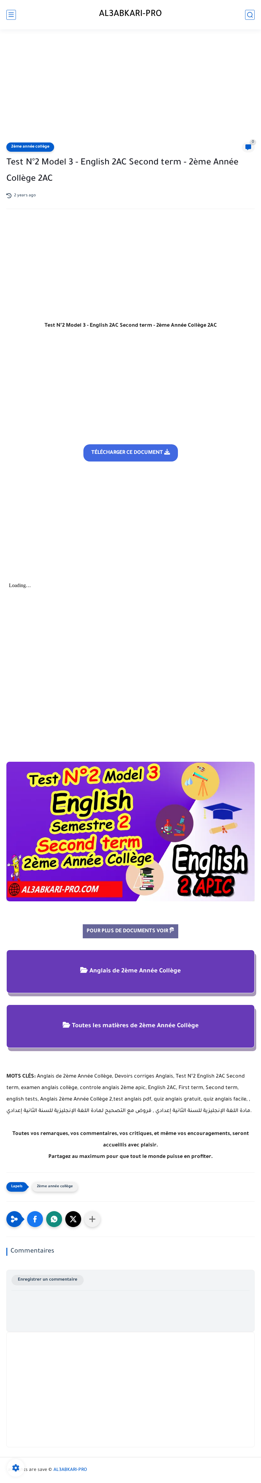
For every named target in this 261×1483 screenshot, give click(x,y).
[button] (35, 1219)
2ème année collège (30, 147)
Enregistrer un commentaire (47, 1279)
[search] (250, 15)
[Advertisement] (130, 86)
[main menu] (11, 15)
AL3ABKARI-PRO (130, 14)
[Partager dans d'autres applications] (92, 1219)
